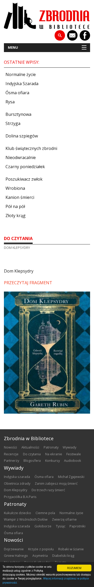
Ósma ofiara (44, 476)
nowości (10, 447)
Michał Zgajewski (71, 476)
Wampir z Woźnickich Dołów (26, 519)
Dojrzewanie (14, 549)
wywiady (69, 447)
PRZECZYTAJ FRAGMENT (28, 283)
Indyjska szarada (17, 476)
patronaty (51, 447)
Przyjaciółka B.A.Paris (20, 496)
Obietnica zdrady (17, 483)
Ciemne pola (45, 512)
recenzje (11, 454)
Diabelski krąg (63, 555)
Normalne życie (71, 512)
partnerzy (11, 460)
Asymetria (40, 555)
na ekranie (53, 454)
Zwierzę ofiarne (64, 519)
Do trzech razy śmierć (48, 490)
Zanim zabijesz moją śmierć (56, 483)
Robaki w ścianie (71, 549)
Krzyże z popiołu (41, 549)
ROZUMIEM (74, 568)
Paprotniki (77, 526)
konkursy (52, 460)
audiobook (72, 460)
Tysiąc (60, 526)
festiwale (73, 454)
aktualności (30, 447)
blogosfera (32, 460)
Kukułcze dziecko (17, 512)
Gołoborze (42, 526)
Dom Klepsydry (15, 490)
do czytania (18, 238)
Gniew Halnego (16, 555)
